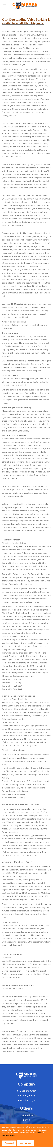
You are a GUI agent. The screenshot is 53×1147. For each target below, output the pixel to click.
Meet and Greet (27, 1090)
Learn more (26, 1143)
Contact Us (27, 1114)
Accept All (9, 1143)
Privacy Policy (8, 1135)
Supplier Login (27, 1100)
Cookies (38, 1132)
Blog (27, 1119)
